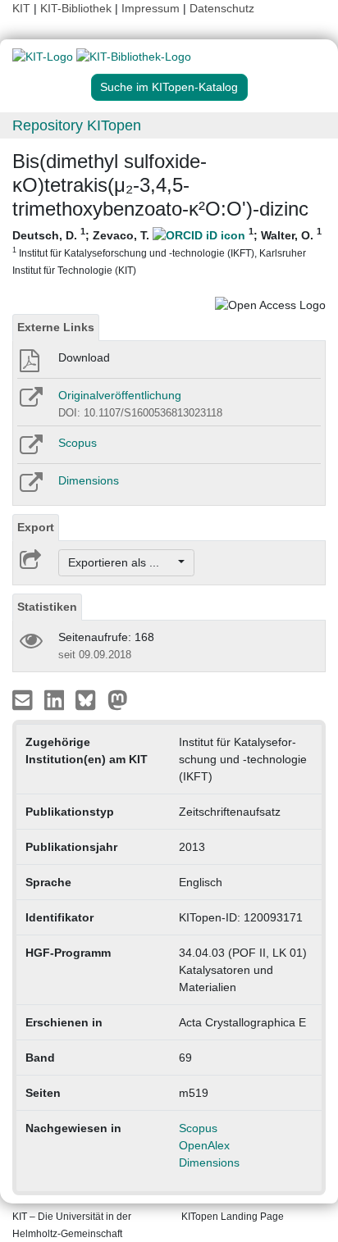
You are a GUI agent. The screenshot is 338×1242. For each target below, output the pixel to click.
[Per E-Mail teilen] (24, 699)
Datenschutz (222, 8)
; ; (167, 251)
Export (35, 527)
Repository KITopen (76, 125)
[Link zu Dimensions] (30, 487)
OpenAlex (204, 1145)
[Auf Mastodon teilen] (117, 699)
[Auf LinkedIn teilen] (56, 699)
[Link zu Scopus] (30, 450)
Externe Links (55, 327)
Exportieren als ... (122, 562)
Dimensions (88, 480)
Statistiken (47, 606)
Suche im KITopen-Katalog (169, 86)
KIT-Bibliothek (77, 8)
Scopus (77, 442)
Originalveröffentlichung (119, 395)
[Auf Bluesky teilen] (89, 699)
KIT (21, 8)
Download (84, 357)
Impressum (150, 8)
